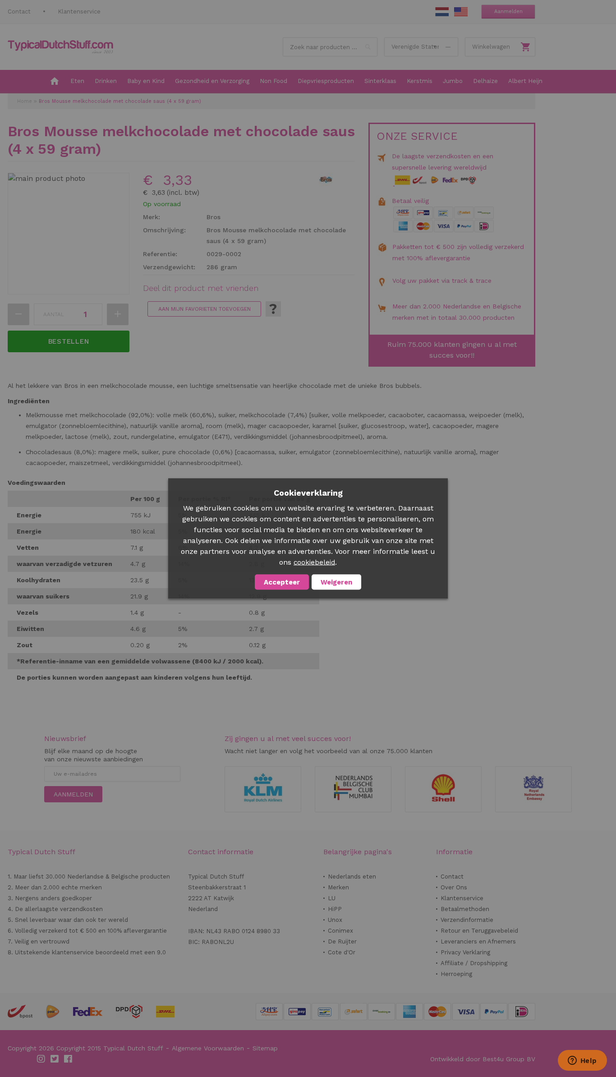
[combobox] (330, 46)
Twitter (55, 1058)
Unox (335, 919)
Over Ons (454, 887)
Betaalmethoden (465, 909)
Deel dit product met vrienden (200, 288)
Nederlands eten (352, 876)
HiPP (335, 909)
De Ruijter (342, 941)
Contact (19, 11)
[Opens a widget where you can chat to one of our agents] (582, 1061)
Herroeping (456, 974)
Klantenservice (79, 11)
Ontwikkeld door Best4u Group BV (482, 1059)
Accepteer (282, 582)
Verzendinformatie (467, 919)
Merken (338, 887)
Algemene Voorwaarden (208, 1048)
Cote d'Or (341, 952)
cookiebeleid (314, 562)
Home (24, 101)
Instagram (41, 1058)
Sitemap (265, 1048)
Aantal (53, 314)
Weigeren (336, 582)
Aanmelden (508, 11)
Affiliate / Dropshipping (474, 963)
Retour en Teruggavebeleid (479, 930)
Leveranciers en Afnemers (478, 941)
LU (332, 898)
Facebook (68, 1058)
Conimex (340, 930)
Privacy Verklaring (465, 952)
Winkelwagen (491, 46)
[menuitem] (54, 81)
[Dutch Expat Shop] (60, 47)
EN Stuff (461, 11)
